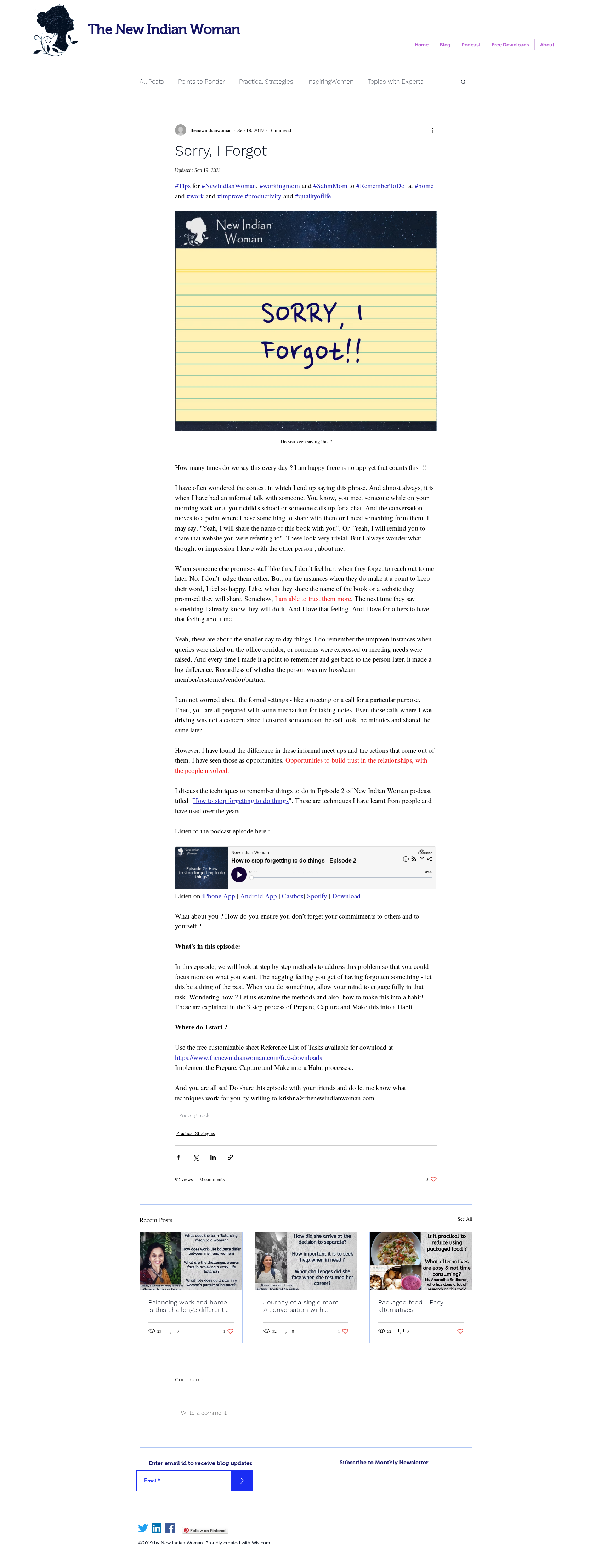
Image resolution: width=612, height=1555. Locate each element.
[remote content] (306, 868)
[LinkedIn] (157, 1528)
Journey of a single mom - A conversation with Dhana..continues (304, 1305)
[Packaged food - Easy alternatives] (421, 1261)
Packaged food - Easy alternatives (410, 1305)
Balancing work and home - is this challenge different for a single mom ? (190, 1305)
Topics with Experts (396, 81)
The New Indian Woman (164, 29)
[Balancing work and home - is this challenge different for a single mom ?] (191, 1261)
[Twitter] (143, 1528)
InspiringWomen (330, 81)
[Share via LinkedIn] (213, 1157)
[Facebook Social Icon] (170, 1528)
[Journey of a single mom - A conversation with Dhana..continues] (306, 1261)
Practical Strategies (266, 81)
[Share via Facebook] (178, 1157)
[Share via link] (230, 1157)
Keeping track (194, 1115)
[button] (463, 81)
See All (465, 1219)
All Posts (152, 81)
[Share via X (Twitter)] (195, 1157)
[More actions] (433, 130)
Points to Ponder (201, 81)
